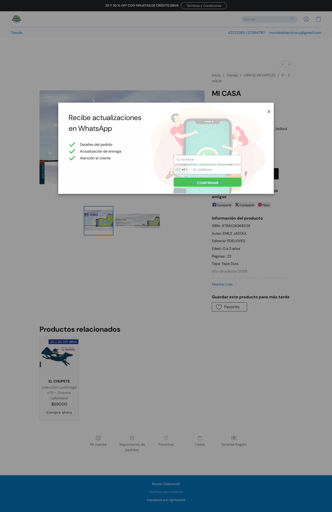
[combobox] (181, 169)
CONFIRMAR (207, 183)
